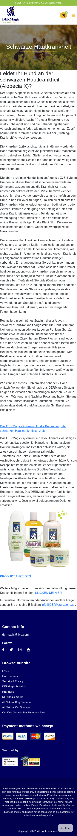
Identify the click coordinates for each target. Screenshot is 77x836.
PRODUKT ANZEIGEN (15, 576)
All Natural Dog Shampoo (17, 702)
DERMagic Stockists (14, 686)
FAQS (5, 670)
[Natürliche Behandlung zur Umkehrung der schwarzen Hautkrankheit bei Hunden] (38, 538)
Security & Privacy (13, 681)
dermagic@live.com (15, 634)
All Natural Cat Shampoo (16, 707)
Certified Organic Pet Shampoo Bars (23, 712)
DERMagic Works (12, 696)
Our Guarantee (11, 676)
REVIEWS (8, 691)
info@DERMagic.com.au (57, 604)
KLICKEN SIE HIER (48, 592)
